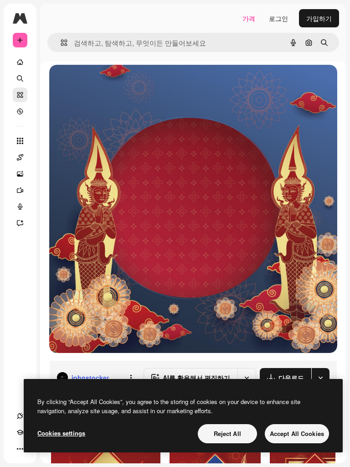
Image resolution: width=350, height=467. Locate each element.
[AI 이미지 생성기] (20, 173)
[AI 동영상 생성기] (20, 190)
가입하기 (319, 18)
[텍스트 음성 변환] (20, 206)
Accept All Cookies (297, 433)
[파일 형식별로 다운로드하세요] (320, 377)
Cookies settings (61, 433)
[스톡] (20, 95)
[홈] (20, 62)
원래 (101, 82)
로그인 (278, 18)
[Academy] (20, 432)
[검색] (20, 78)
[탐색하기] (20, 111)
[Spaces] (20, 157)
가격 (248, 18)
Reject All (227, 433)
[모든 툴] (20, 141)
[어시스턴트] (20, 223)
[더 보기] (20, 448)
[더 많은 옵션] (131, 377)
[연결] (20, 416)
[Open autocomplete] (60, 42)
